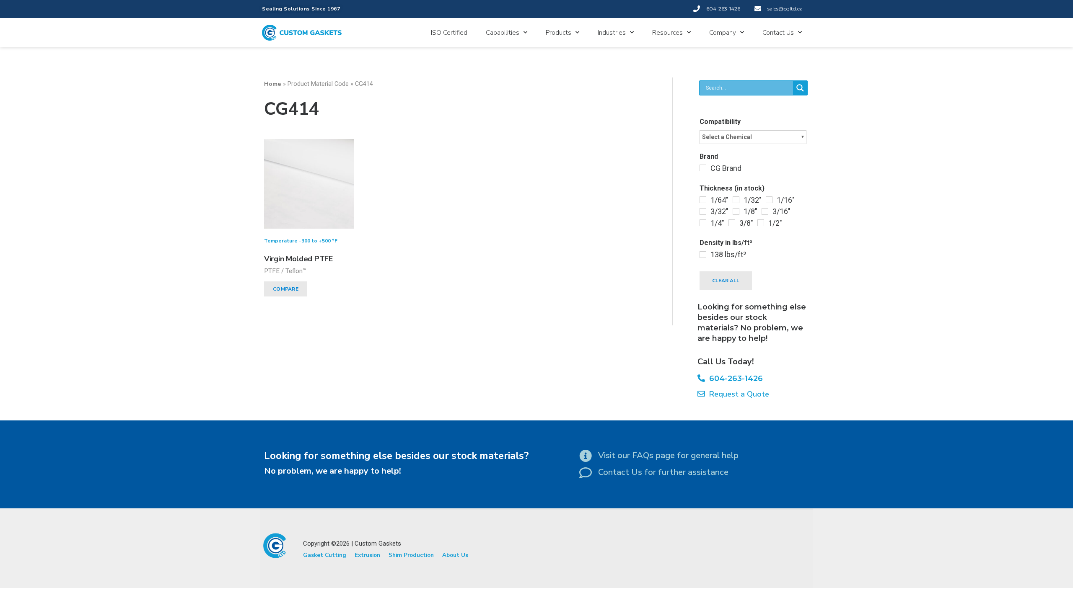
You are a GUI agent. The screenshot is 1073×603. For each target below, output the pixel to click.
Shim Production (411, 555)
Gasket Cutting (324, 555)
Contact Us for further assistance (663, 472)
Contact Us (778, 32)
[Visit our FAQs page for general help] (585, 456)
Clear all (725, 280)
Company (722, 32)
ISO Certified (449, 32)
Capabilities (502, 32)
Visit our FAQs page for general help (668, 455)
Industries (612, 32)
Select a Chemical (727, 137)
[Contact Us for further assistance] (585, 472)
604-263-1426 (734, 378)
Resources (667, 32)
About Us (455, 555)
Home (272, 84)
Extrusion (367, 555)
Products (558, 32)
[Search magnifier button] (800, 88)
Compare (285, 289)
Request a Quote (737, 394)
